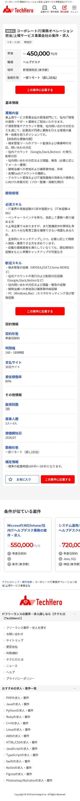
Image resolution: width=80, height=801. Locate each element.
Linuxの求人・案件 (18, 729)
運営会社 (12, 647)
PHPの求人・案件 (17, 698)
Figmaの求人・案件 (19, 774)
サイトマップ (14, 640)
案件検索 (27, 581)
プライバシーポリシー (20, 678)
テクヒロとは (14, 659)
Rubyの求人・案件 (18, 717)
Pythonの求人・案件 (19, 710)
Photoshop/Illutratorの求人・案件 (29, 780)
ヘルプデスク (31, 62)
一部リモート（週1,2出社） (41, 77)
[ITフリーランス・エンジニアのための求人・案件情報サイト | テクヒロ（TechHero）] (17, 9)
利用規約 (12, 653)
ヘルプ (10, 672)
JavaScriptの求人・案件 (22, 748)
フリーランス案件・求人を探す (26, 628)
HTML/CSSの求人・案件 (22, 742)
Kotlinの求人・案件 (19, 768)
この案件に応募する (40, 90)
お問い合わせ (14, 634)
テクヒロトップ (10, 581)
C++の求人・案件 (17, 723)
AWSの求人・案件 (17, 736)
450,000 (38, 53)
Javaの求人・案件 (18, 704)
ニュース (11, 666)
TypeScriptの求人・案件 (22, 755)
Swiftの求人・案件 (18, 761)
